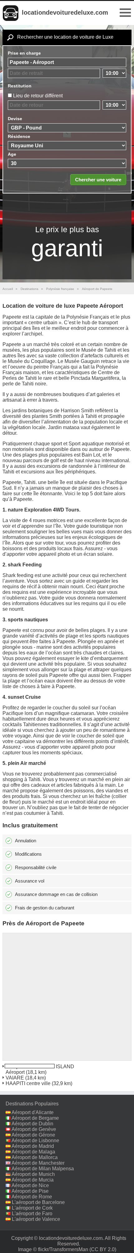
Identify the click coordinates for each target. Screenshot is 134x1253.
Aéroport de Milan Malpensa (43, 1168)
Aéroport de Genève (34, 1129)
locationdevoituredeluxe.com (65, 12)
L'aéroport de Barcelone (38, 1202)
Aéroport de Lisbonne (35, 1140)
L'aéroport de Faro (32, 1213)
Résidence (19, 136)
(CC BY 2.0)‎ (102, 1249)
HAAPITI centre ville (28, 1083)
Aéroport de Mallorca (35, 1157)
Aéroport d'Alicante (33, 1112)
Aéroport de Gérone (33, 1135)
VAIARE (15, 1077)
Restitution (19, 85)
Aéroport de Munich (33, 1174)
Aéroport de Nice (30, 1185)
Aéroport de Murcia (33, 1179)
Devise (15, 118)
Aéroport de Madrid (33, 1146)
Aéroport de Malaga (33, 1151)
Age (12, 154)
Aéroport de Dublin (32, 1123)
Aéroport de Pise (30, 1191)
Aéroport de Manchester (38, 1163)
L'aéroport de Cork (32, 1208)
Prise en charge (24, 53)
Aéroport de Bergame (35, 1118)
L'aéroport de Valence (36, 1219)
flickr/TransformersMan (63, 1249)
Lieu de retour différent (38, 95)
